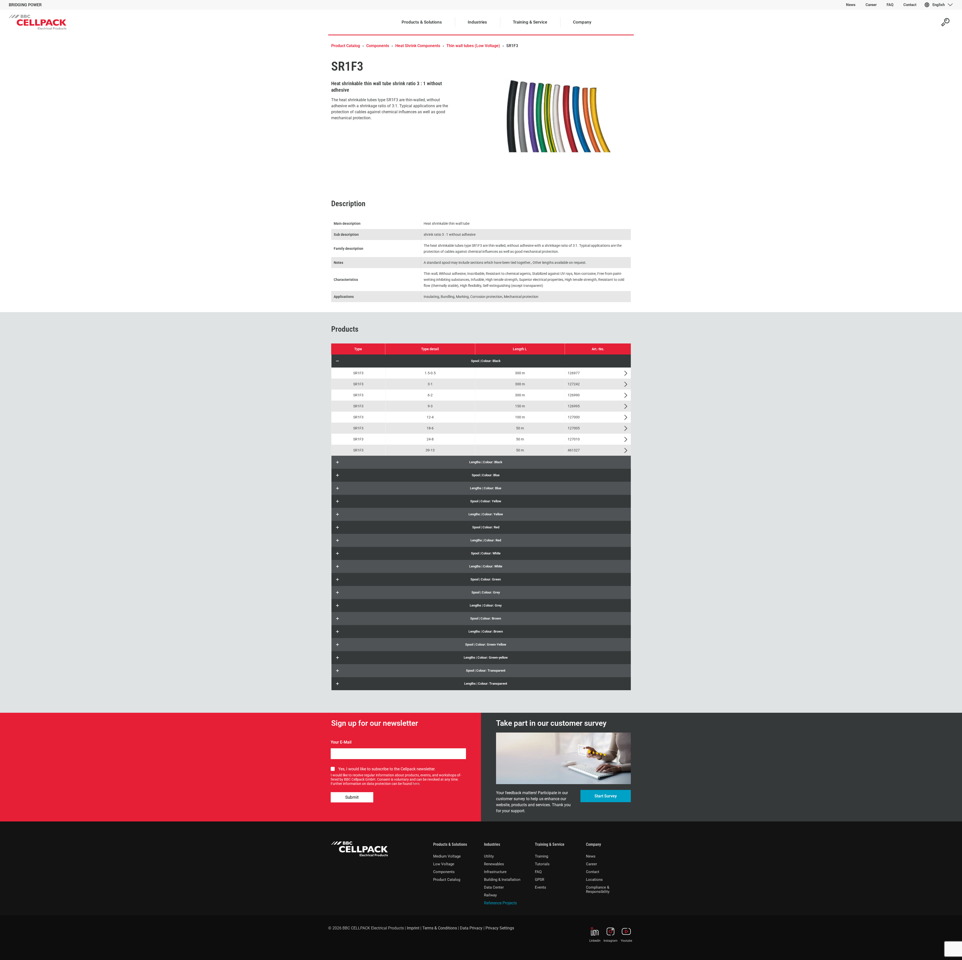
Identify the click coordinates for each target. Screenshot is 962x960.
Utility (489, 856)
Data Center (494, 887)
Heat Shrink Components (417, 45)
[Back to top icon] (938, 949)
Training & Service (549, 844)
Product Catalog (345, 45)
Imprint (413, 928)
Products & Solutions (450, 844)
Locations (594, 879)
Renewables (494, 864)
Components (377, 45)
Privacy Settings (500, 928)
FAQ (538, 872)
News (590, 856)
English (938, 5)
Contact (592, 872)
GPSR (539, 879)
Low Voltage (443, 864)
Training (541, 856)
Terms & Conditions (439, 928)
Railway (490, 895)
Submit (352, 797)
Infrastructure (495, 872)
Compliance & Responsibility (598, 889)
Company (593, 844)
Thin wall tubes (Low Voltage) (473, 45)
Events (540, 887)
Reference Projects (500, 903)
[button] (481, 361)
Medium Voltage (447, 856)
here (416, 784)
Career (591, 864)
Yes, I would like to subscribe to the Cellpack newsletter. (386, 769)
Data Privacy (471, 928)
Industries (492, 844)
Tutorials (542, 864)
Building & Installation (502, 879)
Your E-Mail (341, 742)
